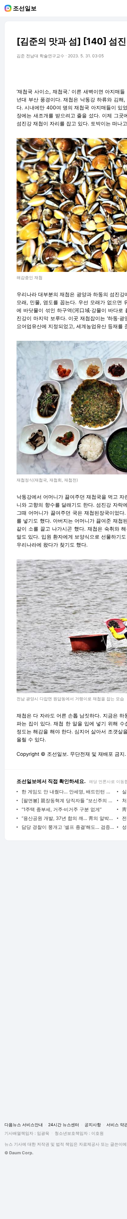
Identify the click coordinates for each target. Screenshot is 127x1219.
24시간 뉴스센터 (63, 1124)
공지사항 (92, 1124)
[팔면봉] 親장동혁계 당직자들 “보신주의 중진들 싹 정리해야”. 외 (68, 800)
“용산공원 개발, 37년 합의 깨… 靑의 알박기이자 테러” (68, 818)
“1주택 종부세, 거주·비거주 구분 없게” (62, 809)
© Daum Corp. (18, 1152)
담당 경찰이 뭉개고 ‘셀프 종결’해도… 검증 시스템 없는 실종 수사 (68, 827)
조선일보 (25, 8)
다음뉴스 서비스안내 (23, 1124)
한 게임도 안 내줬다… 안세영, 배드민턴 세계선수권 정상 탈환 (68, 792)
